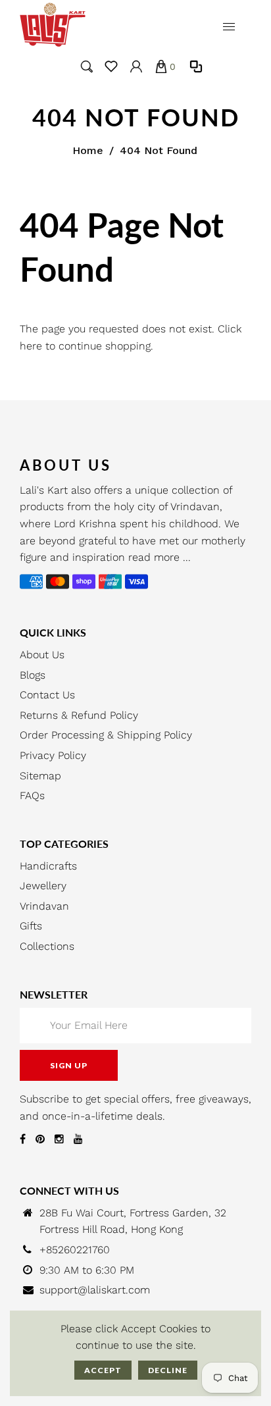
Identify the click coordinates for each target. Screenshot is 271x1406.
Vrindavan (44, 906)
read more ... (159, 557)
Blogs (32, 675)
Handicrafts (48, 866)
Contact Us (47, 695)
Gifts (31, 926)
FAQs (32, 795)
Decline (167, 1370)
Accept (103, 1370)
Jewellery (43, 885)
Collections (47, 946)
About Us (42, 654)
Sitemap (40, 775)
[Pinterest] (40, 1139)
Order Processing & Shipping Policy (106, 735)
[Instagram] (59, 1139)
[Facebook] (23, 1139)
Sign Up (68, 1065)
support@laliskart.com (94, 1290)
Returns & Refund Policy (79, 715)
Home (87, 150)
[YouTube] (78, 1139)
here (31, 346)
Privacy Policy (53, 755)
